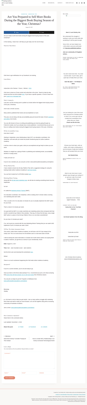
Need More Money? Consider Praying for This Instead (15, 338)
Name (6, 373)
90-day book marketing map (19, 180)
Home (44, 2)
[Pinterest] (82, 3)
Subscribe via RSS (73, 232)
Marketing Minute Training (18, 190)
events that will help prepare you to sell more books (20, 275)
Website (41, 373)
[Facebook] (77, 3)
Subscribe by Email (73, 236)
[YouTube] (84, 3)
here (23, 94)
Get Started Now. (73, 155)
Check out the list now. (73, 122)
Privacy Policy (70, 394)
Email (24, 373)
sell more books (32, 170)
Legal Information (63, 394)
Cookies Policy (76, 394)
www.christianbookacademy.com (73, 259)
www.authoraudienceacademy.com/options (15, 281)
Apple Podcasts (71, 200)
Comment (7, 353)
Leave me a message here (13, 96)
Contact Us (58, 394)
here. (77, 179)
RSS (30, 88)
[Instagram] (79, 3)
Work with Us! (70, 2)
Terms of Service (82, 394)
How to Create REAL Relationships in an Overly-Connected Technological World (43, 338)
